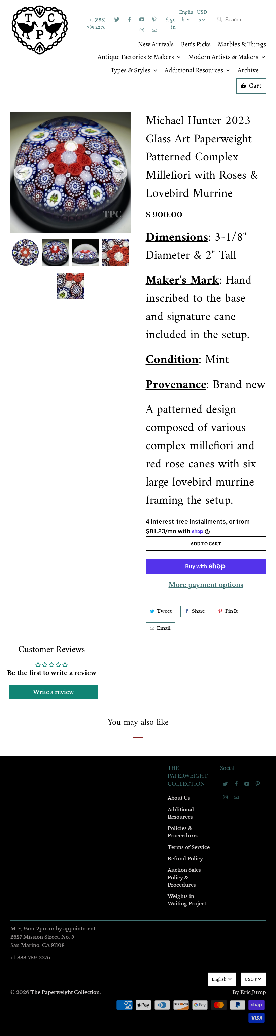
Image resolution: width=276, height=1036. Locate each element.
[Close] (235, 373)
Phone (48, 536)
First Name (53, 458)
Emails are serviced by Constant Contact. (97, 630)
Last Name (53, 497)
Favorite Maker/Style (63, 574)
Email (48, 420)
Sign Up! (138, 649)
